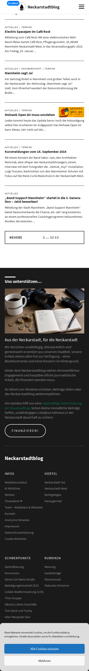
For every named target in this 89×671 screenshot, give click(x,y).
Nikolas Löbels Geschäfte (21, 604)
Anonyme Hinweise (17, 520)
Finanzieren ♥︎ (13, 501)
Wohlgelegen (52, 495)
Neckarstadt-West (55, 488)
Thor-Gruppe (13, 598)
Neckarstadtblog (44, 7)
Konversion (12, 573)
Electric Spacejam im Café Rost (27, 31)
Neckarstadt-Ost (54, 482)
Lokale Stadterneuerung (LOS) (24, 592)
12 (52, 237)
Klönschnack (52, 579)
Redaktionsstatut (16, 482)
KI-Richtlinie (12, 488)
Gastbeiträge (52, 573)
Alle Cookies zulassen (44, 649)
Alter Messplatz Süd (17, 617)
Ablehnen (44, 661)
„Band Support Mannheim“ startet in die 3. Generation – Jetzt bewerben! (43, 200)
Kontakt (10, 514)
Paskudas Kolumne (56, 585)
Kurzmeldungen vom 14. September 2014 (35, 151)
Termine (26, 27)
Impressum (12, 526)
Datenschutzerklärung (19, 532)
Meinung (50, 567)
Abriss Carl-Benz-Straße (20, 579)
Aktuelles (11, 27)
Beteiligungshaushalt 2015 (22, 585)
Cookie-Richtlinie (15, 539)
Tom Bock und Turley (18, 611)
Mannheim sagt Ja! (19, 73)
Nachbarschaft (31, 68)
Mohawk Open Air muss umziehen (30, 114)
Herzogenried (53, 501)
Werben (10, 495)
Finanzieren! (25, 431)
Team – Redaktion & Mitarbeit (24, 507)
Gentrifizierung (14, 567)
